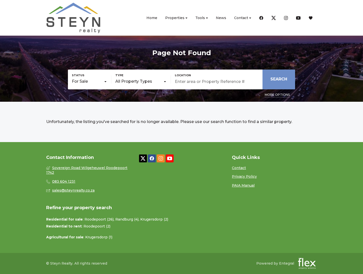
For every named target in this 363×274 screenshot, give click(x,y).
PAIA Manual (243, 185)
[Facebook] (261, 18)
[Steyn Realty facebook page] (152, 158)
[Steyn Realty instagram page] (161, 158)
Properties (175, 18)
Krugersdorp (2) (154, 219)
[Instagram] (286, 18)
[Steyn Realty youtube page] (170, 158)
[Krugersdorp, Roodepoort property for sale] (73, 18)
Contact (241, 18)
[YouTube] (298, 18)
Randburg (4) (127, 219)
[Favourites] (310, 18)
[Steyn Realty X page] (143, 158)
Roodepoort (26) (99, 219)
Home (151, 18)
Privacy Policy (244, 176)
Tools (200, 18)
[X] (273, 18)
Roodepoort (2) (96, 226)
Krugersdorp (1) (98, 237)
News (221, 18)
